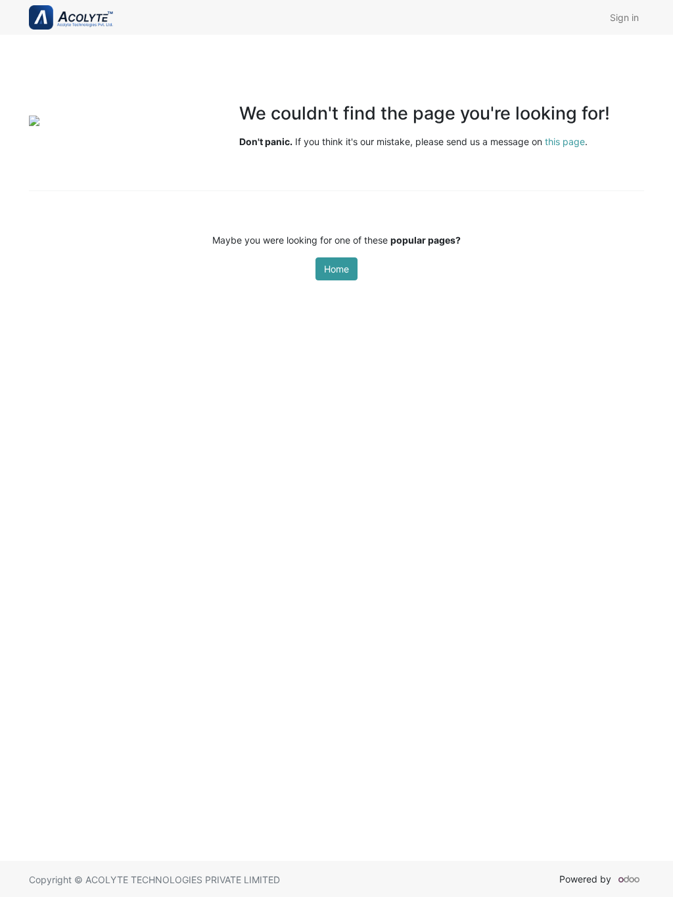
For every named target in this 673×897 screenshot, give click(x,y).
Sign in (624, 17)
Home (336, 268)
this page (565, 141)
